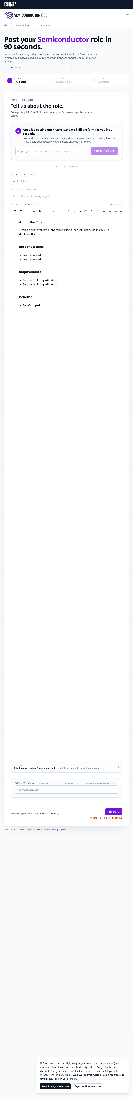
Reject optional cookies (88, 1086)
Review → (113, 811)
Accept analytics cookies (55, 1086)
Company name (25, 174)
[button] (15, 211)
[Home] (5, 25)
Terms (41, 813)
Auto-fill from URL (104, 150)
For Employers (24, 25)
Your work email (31, 783)
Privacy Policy (53, 813)
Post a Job (46, 25)
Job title (23, 189)
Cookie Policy (69, 1078)
